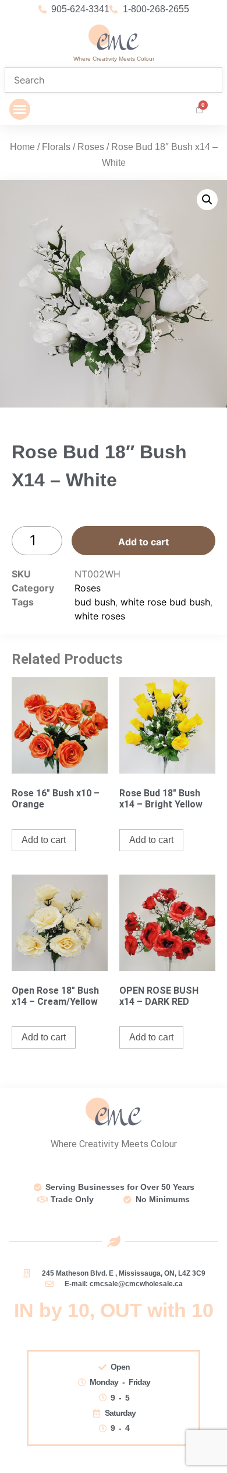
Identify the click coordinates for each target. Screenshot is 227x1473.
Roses (90, 147)
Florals (56, 147)
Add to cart (143, 542)
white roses (100, 616)
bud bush (95, 602)
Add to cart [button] (44, 840)
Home (22, 147)
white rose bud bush (165, 602)
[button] (19, 109)
